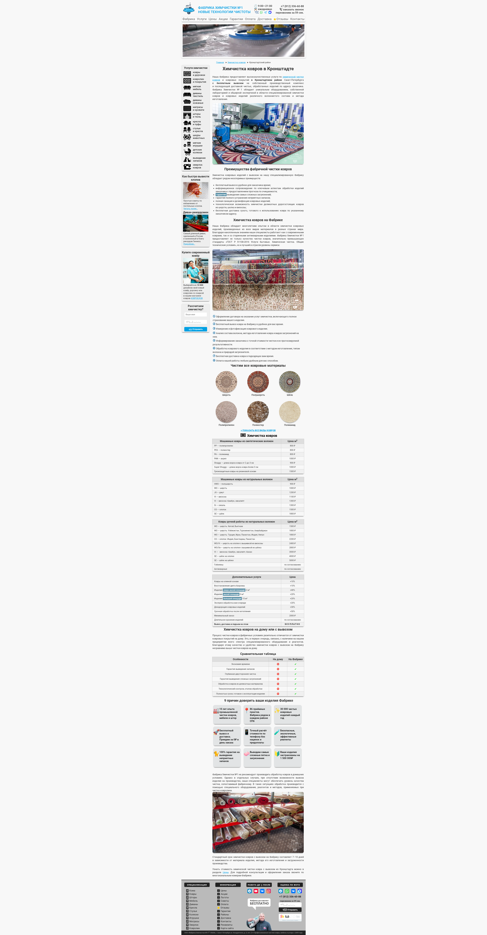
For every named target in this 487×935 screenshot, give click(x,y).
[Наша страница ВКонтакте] (262, 891)
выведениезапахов (199, 159)
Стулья (193, 911)
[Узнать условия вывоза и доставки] (259, 922)
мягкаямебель (197, 88)
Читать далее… (190, 208)
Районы (225, 914)
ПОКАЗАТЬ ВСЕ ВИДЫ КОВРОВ (259, 430)
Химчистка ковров (262, 436)
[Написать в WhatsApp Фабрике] (287, 891)
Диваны (193, 904)
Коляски (193, 914)
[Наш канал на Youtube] (256, 891)
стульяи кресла (198, 130)
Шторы (193, 897)
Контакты (297, 19)
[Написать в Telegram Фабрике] (281, 891)
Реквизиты (226, 924)
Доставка (265, 19)
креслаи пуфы (197, 123)
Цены (213, 19)
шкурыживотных (199, 136)
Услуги (202, 19)
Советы (225, 900)
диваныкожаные (198, 101)
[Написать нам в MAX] (270, 13)
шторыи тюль (197, 115)
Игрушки (194, 918)
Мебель (193, 900)
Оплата (250, 19)
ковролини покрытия (199, 80)
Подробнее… (189, 244)
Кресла (193, 907)
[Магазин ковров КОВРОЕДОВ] (195, 270)
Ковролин (194, 928)
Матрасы (194, 921)
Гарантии (236, 19)
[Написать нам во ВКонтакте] (257, 12)
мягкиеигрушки (197, 144)
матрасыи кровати (198, 108)
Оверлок (193, 924)
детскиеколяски (197, 151)
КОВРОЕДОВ (197, 298)
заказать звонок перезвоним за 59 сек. (290, 11)
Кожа (192, 890)
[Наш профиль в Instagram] (268, 891)
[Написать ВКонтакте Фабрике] (293, 891)
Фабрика (188, 19)
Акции (223, 19)
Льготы (225, 897)
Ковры (192, 894)
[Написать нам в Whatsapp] (261, 12)
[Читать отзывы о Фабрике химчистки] (290, 917)
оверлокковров (197, 166)
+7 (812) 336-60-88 (292, 6)
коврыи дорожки (199, 73)
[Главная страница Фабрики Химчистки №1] (189, 13)
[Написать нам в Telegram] (265, 12)
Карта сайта (227, 928)
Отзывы (282, 19)
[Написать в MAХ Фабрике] (300, 891)
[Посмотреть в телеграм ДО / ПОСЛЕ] (249, 891)
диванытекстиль (198, 95)
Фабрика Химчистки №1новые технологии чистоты (224, 10)
